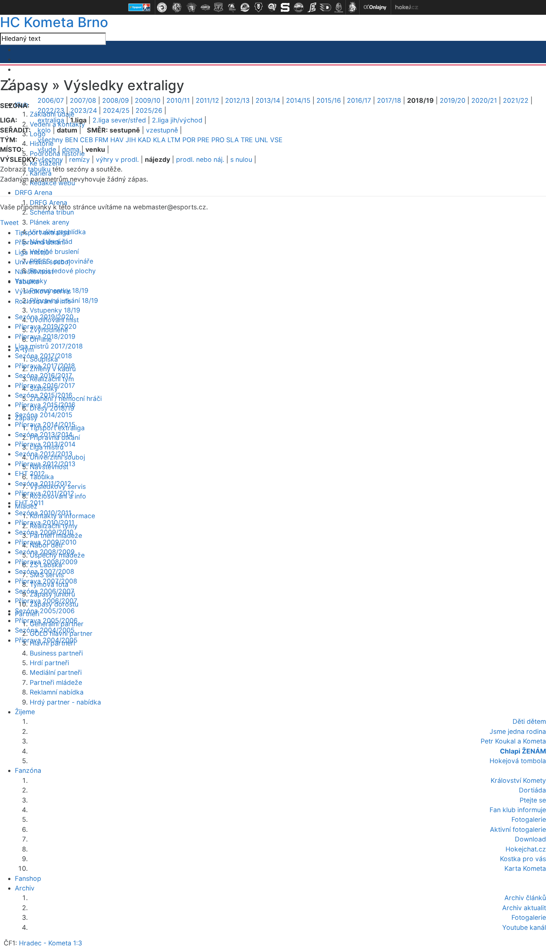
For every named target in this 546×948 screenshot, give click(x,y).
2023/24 (83, 110)
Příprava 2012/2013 (45, 464)
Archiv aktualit (524, 908)
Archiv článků (525, 898)
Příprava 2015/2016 (45, 405)
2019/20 (452, 100)
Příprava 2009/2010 (46, 542)
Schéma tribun (52, 212)
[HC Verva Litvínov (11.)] (298, 7)
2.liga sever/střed (119, 120)
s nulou (241, 159)
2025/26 (149, 110)
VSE (276, 140)
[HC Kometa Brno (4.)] (205, 7)
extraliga (51, 120)
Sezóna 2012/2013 (43, 454)
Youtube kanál (524, 927)
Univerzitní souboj (42, 262)
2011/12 (207, 100)
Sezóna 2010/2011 (43, 513)
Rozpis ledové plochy (63, 271)
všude (47, 149)
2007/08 (83, 100)
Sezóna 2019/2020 (44, 317)
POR (188, 140)
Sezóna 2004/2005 (45, 630)
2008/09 (115, 100)
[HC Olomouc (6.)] (231, 7)
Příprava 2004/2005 (46, 640)
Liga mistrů (32, 252)
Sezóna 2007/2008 (44, 571)
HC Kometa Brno (54, 22)
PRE (203, 140)
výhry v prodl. (117, 159)
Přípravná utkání (40, 242)
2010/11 (178, 100)
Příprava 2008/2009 (46, 562)
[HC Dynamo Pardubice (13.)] (325, 7)
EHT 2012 (30, 473)
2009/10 (147, 100)
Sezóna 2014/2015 (43, 415)
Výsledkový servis (43, 291)
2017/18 (389, 100)
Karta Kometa (525, 868)
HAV (117, 140)
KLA (159, 140)
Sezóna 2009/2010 (44, 532)
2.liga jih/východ (177, 120)
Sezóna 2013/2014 (43, 434)
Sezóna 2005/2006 (45, 611)
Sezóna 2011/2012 (43, 483)
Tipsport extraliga (42, 232)
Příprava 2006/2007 (46, 601)
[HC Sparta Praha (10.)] (285, 7)
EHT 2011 (29, 503)
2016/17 (359, 100)
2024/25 (116, 110)
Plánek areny (49, 222)
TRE (247, 140)
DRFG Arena (33, 192)
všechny (50, 140)
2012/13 (237, 100)
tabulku (39, 169)
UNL (261, 140)
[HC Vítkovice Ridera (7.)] (245, 7)
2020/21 (484, 100)
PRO (217, 140)
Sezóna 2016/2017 (43, 375)
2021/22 (516, 100)
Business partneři (56, 653)
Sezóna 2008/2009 (45, 552)
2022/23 (51, 110)
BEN (71, 140)
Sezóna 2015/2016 (43, 395)
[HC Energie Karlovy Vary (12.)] (312, 7)
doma (70, 149)
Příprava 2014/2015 (45, 424)
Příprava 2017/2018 (45, 366)
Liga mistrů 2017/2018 (49, 346)
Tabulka (27, 281)
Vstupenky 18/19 (55, 310)
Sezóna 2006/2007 (44, 591)
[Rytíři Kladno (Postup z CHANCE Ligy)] (338, 7)
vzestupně (162, 130)
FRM (101, 140)
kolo (44, 130)
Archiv (25, 888)
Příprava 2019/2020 (46, 326)
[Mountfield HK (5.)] (218, 7)
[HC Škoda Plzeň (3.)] (191, 7)
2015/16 (328, 100)
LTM (174, 140)
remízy (79, 159)
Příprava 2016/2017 (45, 385)
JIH (131, 140)
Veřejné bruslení (54, 251)
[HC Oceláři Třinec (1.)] (162, 7)
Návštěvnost (34, 271)
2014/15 (298, 100)
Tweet (9, 222)
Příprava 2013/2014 (45, 444)
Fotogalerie (528, 917)
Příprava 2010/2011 (44, 522)
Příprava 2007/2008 (46, 581)
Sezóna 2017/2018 (43, 356)
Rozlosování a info (43, 301)
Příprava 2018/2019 (45, 336)
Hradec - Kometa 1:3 (50, 943)
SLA (232, 140)
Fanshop (28, 878)
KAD (144, 140)
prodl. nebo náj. (200, 159)
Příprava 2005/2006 (46, 620)
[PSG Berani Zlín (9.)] (272, 7)
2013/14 (268, 100)
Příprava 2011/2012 (44, 493)
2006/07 (51, 100)
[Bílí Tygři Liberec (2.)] (177, 7)
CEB (86, 140)
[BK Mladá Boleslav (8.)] (258, 7)
